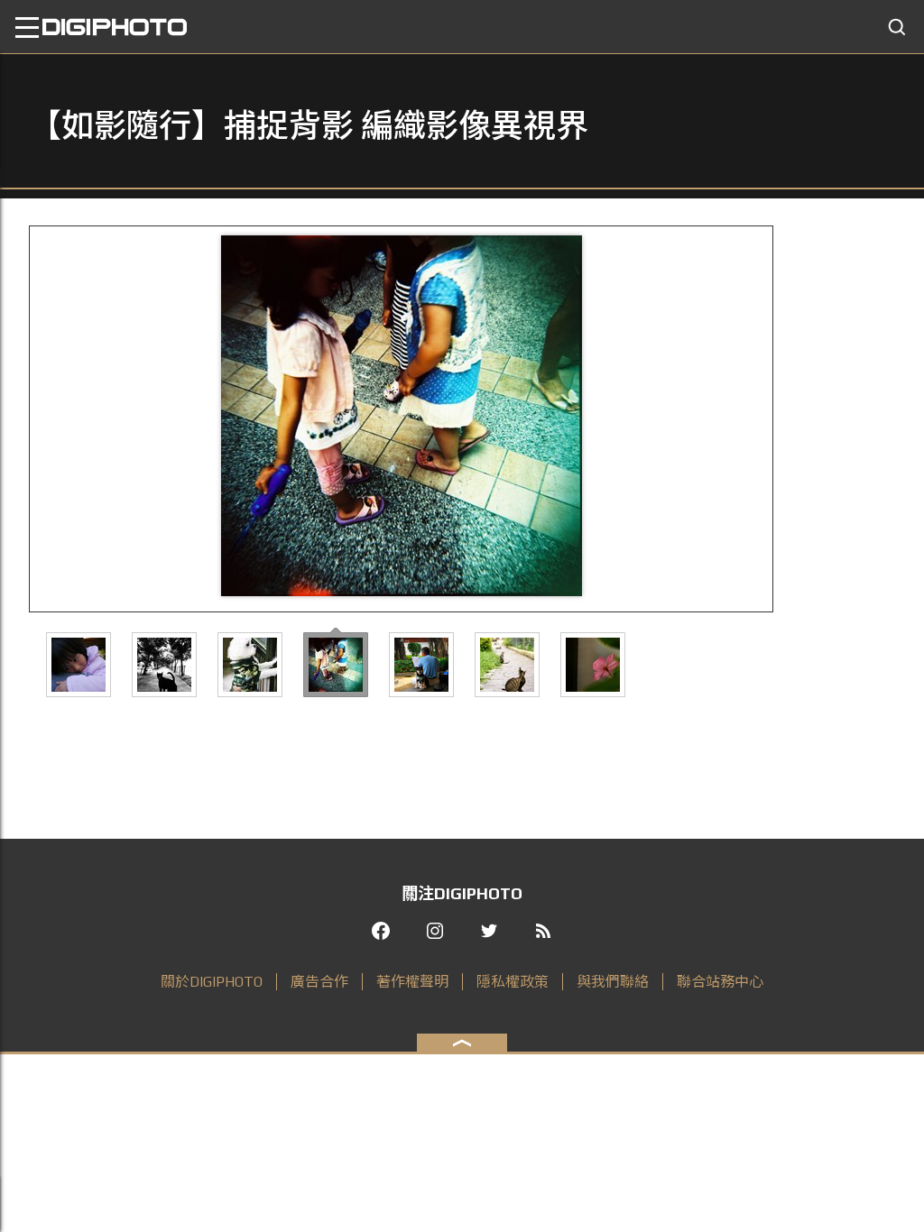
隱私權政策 (512, 981)
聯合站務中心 (720, 981)
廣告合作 (319, 981)
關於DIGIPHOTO (212, 981)
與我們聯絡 (613, 981)
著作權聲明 (412, 981)
